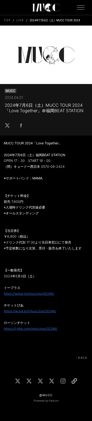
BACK (82, 357)
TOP (7, 20)
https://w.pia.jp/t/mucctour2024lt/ (30, 311)
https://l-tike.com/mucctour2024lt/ (30, 329)
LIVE (20, 20)
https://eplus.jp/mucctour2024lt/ (29, 294)
